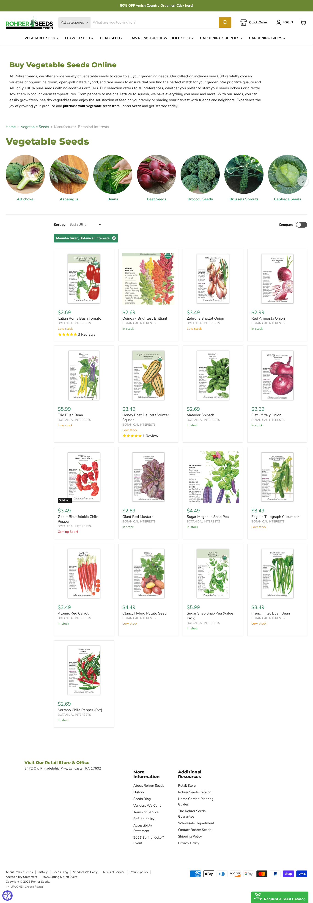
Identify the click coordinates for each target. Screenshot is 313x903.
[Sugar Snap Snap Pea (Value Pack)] (213, 574)
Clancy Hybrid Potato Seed (144, 613)
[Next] (302, 180)
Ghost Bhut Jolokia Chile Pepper (78, 519)
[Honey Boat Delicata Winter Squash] (148, 375)
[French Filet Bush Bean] (277, 574)
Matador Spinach (200, 415)
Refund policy (143, 818)
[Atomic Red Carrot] (84, 574)
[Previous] (10, 180)
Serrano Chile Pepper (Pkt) (80, 710)
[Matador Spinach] (213, 375)
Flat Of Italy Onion (266, 415)
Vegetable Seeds (35, 127)
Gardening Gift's (266, 38)
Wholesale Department (196, 823)
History (138, 792)
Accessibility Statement (21, 877)
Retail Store (187, 785)
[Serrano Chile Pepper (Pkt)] (84, 670)
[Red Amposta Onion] (277, 279)
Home (11, 127)
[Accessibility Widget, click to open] (7, 895)
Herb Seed (110, 38)
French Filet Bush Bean (270, 613)
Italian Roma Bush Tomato (79, 318)
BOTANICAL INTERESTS (74, 323)
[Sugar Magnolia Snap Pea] (213, 477)
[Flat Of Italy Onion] (277, 375)
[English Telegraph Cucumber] (277, 477)
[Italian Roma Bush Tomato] (84, 279)
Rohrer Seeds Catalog (194, 792)
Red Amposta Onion (268, 318)
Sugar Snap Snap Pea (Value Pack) (210, 616)
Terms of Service (146, 812)
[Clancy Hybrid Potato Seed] (148, 574)
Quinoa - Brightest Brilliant (144, 318)
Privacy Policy (188, 843)
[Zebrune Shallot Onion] (213, 279)
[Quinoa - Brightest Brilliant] (148, 279)
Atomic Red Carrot (73, 613)
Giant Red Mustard (138, 516)
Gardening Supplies (220, 38)
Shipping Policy (190, 836)
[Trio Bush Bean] (84, 375)
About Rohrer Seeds (148, 785)
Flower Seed (78, 38)
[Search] (225, 22)
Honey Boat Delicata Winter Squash (145, 417)
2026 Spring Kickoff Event (59, 877)
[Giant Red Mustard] (148, 477)
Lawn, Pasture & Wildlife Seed (160, 38)
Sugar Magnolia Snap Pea (208, 516)
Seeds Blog (142, 799)
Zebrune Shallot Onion (205, 318)
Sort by (60, 225)
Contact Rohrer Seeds (194, 829)
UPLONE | (26, 887)
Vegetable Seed (40, 38)
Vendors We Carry (147, 805)
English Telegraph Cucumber (275, 516)
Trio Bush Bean (70, 415)
